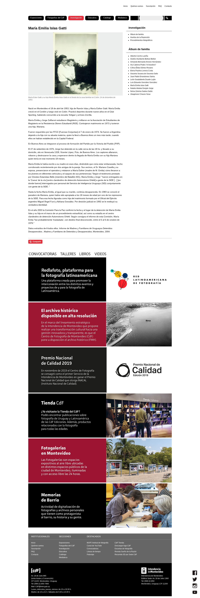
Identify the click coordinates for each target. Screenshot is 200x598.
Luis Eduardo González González (143, 82)
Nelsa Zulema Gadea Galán (141, 91)
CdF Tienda (119, 543)
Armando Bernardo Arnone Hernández (145, 62)
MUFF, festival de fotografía (97, 543)
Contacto (168, 6)
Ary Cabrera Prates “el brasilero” (143, 65)
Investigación (76, 18)
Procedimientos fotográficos (141, 40)
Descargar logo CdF (123, 546)
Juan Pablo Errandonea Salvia (142, 77)
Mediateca (122, 18)
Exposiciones (36, 18)
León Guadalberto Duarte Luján (143, 79)
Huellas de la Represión (140, 37)
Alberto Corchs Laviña (139, 56)
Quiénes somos (137, 6)
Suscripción (150, 6)
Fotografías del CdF (56, 18)
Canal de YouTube (94, 546)
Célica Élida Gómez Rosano (141, 68)
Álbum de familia (137, 34)
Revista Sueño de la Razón (125, 552)
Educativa (92, 18)
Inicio (125, 6)
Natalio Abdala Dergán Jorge (141, 88)
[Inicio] (66, 15)
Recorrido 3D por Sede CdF (126, 554)
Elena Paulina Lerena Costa (141, 71)
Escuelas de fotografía (123, 549)
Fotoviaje (90, 554)
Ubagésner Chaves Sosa (140, 94)
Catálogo (107, 18)
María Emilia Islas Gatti (139, 85)
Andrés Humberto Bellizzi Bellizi (143, 59)
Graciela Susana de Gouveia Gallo (144, 74)
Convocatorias (92, 549)
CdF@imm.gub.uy (42, 587)
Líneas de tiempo (94, 552)
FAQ (160, 6)
